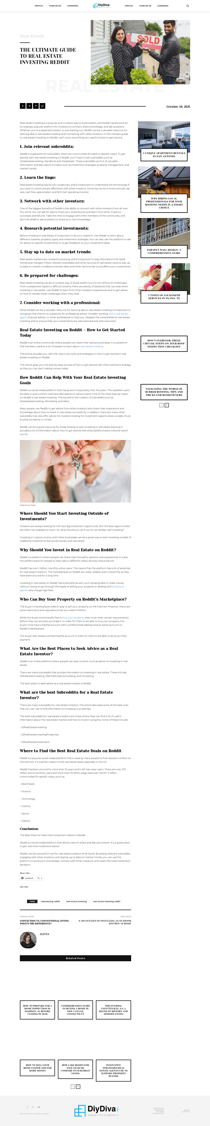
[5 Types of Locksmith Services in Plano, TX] (164, 279)
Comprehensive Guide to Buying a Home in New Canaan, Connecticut (75, 1010)
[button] (187, 5)
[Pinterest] (36, 106)
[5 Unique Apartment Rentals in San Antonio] (164, 137)
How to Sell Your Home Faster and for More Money (37, 1068)
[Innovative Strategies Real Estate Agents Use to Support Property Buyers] (113, 1042)
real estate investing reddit (106, 901)
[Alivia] (28, 940)
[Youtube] (39, 1107)
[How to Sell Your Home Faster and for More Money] (37, 1042)
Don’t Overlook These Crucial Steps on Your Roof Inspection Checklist (164, 343)
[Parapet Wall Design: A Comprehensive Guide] (164, 233)
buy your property (73, 617)
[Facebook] (23, 106)
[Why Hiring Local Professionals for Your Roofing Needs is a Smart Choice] (164, 182)
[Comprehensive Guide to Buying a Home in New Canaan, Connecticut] (75, 982)
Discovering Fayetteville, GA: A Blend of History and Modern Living (113, 1010)
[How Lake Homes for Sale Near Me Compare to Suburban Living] (75, 1042)
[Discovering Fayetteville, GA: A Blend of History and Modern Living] (113, 982)
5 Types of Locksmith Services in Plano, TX (164, 297)
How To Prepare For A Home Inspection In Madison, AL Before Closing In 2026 (37, 1010)
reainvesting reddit (50, 901)
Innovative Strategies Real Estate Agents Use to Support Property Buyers (113, 1070)
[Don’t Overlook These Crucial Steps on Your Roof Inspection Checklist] (164, 324)
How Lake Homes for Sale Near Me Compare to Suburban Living (75, 1069)
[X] (29, 106)
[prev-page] (73, 1086)
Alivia (44, 934)
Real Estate (32, 36)
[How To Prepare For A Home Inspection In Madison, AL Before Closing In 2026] (37, 982)
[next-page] (78, 1086)
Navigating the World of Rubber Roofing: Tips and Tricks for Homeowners (164, 391)
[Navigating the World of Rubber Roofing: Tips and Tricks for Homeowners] (164, 372)
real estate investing (91, 346)
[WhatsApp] (42, 106)
